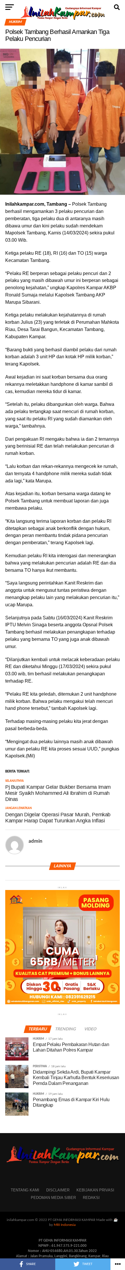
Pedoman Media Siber (53, 1197)
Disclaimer (57, 1190)
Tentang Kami (25, 1190)
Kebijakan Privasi (95, 1190)
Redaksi (91, 1197)
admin (35, 841)
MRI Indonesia (65, 1225)
